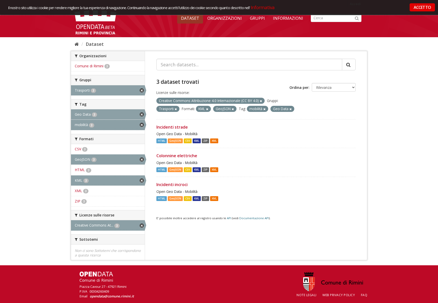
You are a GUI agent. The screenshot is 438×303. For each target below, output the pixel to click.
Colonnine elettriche (176, 155)
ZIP (205, 141)
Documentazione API (254, 218)
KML (196, 141)
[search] (349, 64)
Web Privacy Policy (338, 295)
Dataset (190, 18)
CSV (187, 141)
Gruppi (257, 18)
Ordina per (298, 87)
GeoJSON (175, 141)
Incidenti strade (172, 127)
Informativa (263, 7)
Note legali (307, 295)
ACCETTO (422, 7)
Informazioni (288, 18)
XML (214, 141)
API (229, 218)
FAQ (364, 295)
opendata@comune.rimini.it (112, 296)
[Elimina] (261, 101)
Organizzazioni (224, 18)
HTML (161, 141)
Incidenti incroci (172, 184)
